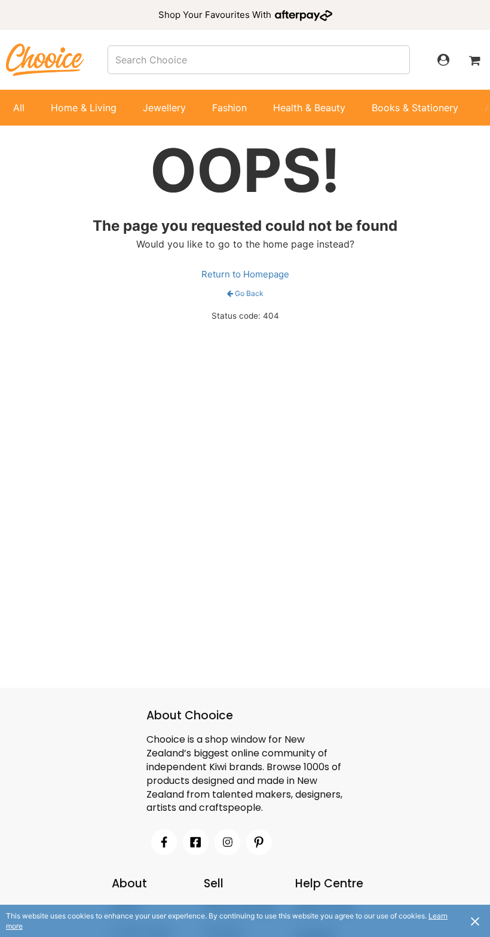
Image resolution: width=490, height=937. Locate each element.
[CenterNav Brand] (45, 59)
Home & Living (84, 108)
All (18, 108)
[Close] (475, 921)
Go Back (249, 293)
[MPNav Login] (443, 59)
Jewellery (164, 108)
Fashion (229, 108)
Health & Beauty (309, 108)
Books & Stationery (415, 108)
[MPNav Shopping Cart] (474, 59)
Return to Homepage (245, 274)
